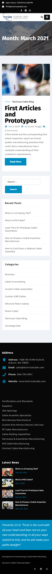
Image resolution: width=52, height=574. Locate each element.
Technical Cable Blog (23, 101)
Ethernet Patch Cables (17, 303)
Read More (15, 161)
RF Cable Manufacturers (15, 429)
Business (10, 274)
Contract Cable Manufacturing (18, 448)
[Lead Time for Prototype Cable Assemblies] (7, 494)
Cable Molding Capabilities (16, 434)
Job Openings (9, 410)
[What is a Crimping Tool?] (7, 472)
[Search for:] (22, 182)
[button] (42, 17)
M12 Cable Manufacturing (15, 443)
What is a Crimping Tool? (18, 213)
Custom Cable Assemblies (19, 289)
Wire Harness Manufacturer (16, 420)
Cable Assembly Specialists (16, 415)
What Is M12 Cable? (15, 220)
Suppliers (7, 406)
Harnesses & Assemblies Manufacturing (23, 439)
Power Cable (11, 311)
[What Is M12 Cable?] (7, 483)
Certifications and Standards (17, 401)
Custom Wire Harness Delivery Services (23, 424)
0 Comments (11, 130)
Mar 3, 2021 (14, 126)
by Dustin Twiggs (33, 126)
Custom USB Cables (15, 296)
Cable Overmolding (15, 281)
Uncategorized (13, 325)
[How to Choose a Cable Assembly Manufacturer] (7, 505)
